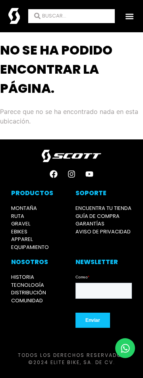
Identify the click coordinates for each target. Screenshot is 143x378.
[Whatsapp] (125, 348)
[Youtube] (89, 174)
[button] (129, 16)
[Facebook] (54, 174)
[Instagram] (71, 174)
